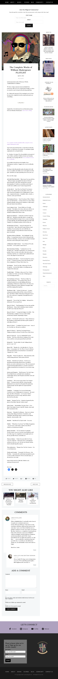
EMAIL (29, 19)
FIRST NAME (29, 15)
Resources (45, 257)
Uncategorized (46, 269)
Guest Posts (45, 235)
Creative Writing (46, 216)
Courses (26, 2)
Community (39, 2)
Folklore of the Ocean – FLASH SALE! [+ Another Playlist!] (8, 501)
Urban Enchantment (47, 273)
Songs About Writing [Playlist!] (21, 500)
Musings (44, 244)
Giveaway (45, 231)
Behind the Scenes (47, 200)
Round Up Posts (46, 260)
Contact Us (49, 2)
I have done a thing (27, 110)
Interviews (45, 238)
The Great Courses (47, 263)
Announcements (46, 197)
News (44, 247)
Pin (35, 478)
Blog (32, 2)
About (12, 2)
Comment (7, 574)
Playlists (21, 78)
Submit (29, 25)
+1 (22, 478)
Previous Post (7, 484)
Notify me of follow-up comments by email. (15, 602)
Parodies (44, 250)
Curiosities (45, 219)
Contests (45, 209)
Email (23, 590)
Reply (34, 550)
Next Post (35, 484)
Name (6, 590)
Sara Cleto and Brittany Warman (24, 555)
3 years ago (13, 519)
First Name (8, 649)
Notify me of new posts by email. (13, 606)
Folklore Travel (46, 228)
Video (44, 276)
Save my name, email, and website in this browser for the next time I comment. (19, 598)
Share (9, 478)
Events (44, 222)
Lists (44, 241)
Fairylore (45, 225)
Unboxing (45, 266)
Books (19, 2)
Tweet (16, 478)
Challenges (45, 206)
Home (7, 2)
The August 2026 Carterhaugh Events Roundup (48, 170)
